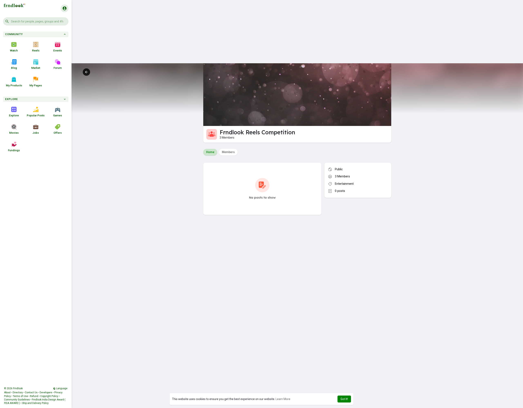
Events (57, 50)
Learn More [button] (283, 399)
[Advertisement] (297, 34)
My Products (14, 85)
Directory (18, 392)
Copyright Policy (49, 396)
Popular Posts (36, 115)
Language (61, 388)
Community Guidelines (17, 399)
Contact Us (31, 392)
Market (35, 67)
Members (228, 152)
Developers (46, 392)
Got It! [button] (344, 399)
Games (57, 115)
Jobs (35, 132)
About (7, 392)
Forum (58, 67)
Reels (35, 50)
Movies (14, 132)
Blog (14, 67)
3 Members (342, 176)
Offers (58, 132)
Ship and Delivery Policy (35, 403)
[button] (35, 21)
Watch (14, 50)
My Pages (35, 85)
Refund (34, 396)
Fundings (14, 150)
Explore (14, 115)
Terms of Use (20, 396)
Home (210, 152)
